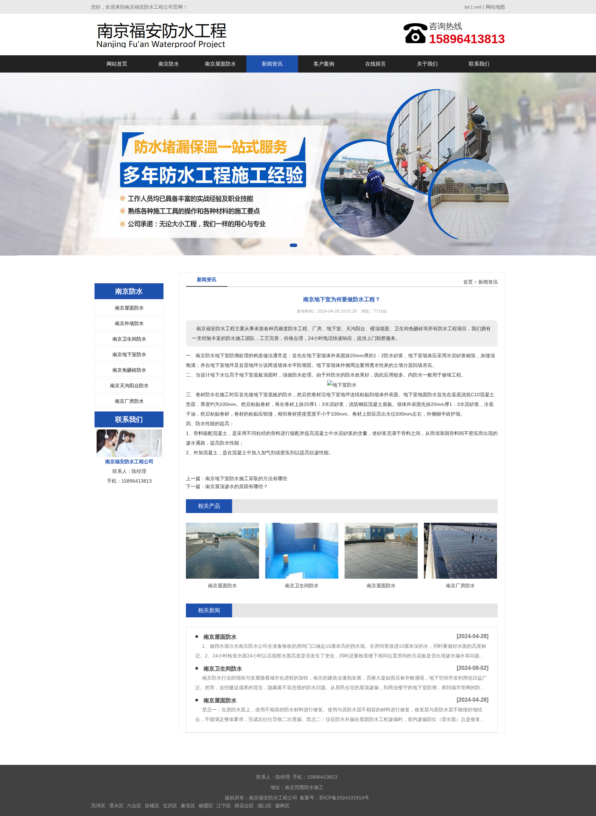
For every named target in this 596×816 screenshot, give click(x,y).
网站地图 (495, 7)
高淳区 (98, 805)
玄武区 (170, 805)
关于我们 (427, 64)
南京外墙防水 (129, 323)
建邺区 (282, 805)
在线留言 (375, 64)
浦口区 (264, 805)
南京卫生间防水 (129, 339)
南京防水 (168, 64)
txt (467, 7)
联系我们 (479, 64)
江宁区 (224, 805)
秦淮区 (188, 805)
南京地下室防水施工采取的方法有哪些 (246, 478)
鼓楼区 (152, 805)
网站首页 (117, 64)
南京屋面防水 (220, 64)
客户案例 (324, 64)
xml (477, 7)
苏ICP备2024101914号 (344, 797)
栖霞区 (206, 805)
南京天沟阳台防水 (129, 385)
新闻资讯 (272, 64)
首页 (468, 282)
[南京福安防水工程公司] (162, 34)
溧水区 (116, 805)
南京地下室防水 (129, 354)
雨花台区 (244, 805)
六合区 (134, 805)
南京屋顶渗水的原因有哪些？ (236, 486)
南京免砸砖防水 (129, 370)
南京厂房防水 (129, 401)
